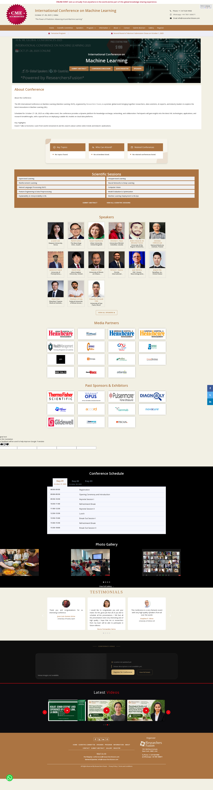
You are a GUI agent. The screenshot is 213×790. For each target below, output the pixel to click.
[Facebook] (95, 739)
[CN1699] (121, 346)
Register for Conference (123, 672)
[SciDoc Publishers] (121, 359)
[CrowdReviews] (152, 359)
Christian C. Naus (116, 241)
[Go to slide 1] (103, 724)
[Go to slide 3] (107, 724)
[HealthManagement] (60, 346)
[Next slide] (168, 712)
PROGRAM (108, 745)
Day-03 (88, 481)
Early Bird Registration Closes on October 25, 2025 (89, 33)
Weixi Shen (56, 299)
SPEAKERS (100, 745)
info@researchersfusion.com (108, 759)
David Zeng (76, 270)
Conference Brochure (101, 69)
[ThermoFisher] (60, 396)
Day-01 (60, 482)
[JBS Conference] (152, 346)
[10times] (91, 359)
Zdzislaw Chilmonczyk (157, 242)
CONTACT (86, 748)
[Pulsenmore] (121, 396)
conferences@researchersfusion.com (106, 757)
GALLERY (109, 748)
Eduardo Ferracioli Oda (96, 300)
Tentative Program (58, 33)
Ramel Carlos (76, 241)
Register (160, 28)
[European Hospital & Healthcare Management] (152, 334)
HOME (75, 745)
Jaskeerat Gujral (56, 270)
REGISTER (116, 748)
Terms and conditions (125, 766)
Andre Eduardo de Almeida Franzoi (137, 242)
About (116, 28)
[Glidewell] (60, 422)
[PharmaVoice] (91, 372)
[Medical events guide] (60, 372)
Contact (127, 28)
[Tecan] (121, 422)
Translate (210, 7)
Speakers (79, 28)
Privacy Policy (113, 766)
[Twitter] (99, 739)
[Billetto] (60, 359)
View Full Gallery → (106, 586)
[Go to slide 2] (105, 724)
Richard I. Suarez (116, 270)
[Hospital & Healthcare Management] (91, 334)
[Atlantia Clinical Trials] (121, 372)
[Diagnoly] (152, 396)
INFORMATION (118, 745)
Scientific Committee (65, 28)
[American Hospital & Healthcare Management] (121, 334)
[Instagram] (107, 739)
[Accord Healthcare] (91, 409)
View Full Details (144, 672)
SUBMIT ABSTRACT (98, 748)
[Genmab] (121, 409)
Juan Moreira (137, 270)
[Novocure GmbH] (152, 409)
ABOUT (127, 745)
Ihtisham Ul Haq (76, 299)
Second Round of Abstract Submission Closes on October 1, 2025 (138, 33)
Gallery (151, 28)
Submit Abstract (139, 28)
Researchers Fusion (93, 104)
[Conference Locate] (91, 346)
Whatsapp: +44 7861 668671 (184, 14)
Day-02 (75, 482)
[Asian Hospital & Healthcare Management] (60, 334)
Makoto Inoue (96, 270)
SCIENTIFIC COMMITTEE (87, 745)
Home (51, 28)
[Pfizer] (60, 409)
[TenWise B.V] (91, 422)
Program (90, 28)
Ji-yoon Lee (55, 241)
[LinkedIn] (103, 739)
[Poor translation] (6, 444)
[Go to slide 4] (109, 724)
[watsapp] (9, 777)
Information (103, 28)
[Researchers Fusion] (151, 744)
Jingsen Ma (157, 270)
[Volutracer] (91, 396)
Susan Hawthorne (96, 241)
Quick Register (122, 69)
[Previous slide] (45, 712)
